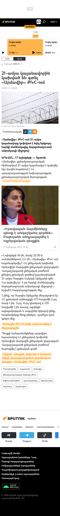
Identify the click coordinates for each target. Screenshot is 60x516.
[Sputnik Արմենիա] (9, 22)
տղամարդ (7, 386)
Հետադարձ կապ (10, 478)
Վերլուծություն (46, 427)
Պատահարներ (9, 369)
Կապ (33, 457)
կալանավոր (21, 386)
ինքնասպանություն (11, 380)
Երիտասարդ (46, 380)
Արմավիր (38, 369)
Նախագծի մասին (11, 453)
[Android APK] (10, 486)
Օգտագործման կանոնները (16, 457)
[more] (55, 247)
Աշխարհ (29, 427)
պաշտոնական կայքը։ (16, 181)
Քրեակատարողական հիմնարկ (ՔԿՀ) (19, 374)
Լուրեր (12, 45)
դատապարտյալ (30, 380)
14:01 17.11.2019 (9, 88)
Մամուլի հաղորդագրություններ (18, 461)
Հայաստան (25, 369)
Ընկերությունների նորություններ (18, 465)
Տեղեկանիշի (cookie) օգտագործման (20, 474)
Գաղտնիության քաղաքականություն (20, 469)
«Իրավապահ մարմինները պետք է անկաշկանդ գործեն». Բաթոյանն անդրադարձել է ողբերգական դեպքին (28, 235)
